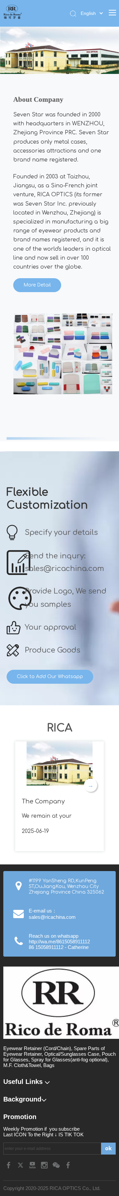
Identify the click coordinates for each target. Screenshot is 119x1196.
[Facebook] (9, 1164)
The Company (43, 801)
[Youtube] (33, 1164)
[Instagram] (45, 1164)
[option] (62, 353)
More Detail (37, 285)
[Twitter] (21, 1164)
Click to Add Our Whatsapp (50, 676)
